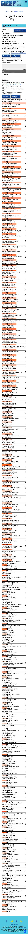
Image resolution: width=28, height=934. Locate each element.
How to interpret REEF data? (18, 53)
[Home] (12, 3)
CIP (8, 29)
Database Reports (18, 11)
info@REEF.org (23, 927)
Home (6, 11)
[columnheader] (5, 69)
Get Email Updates (14, 924)
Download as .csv (19, 31)
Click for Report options (12, 26)
